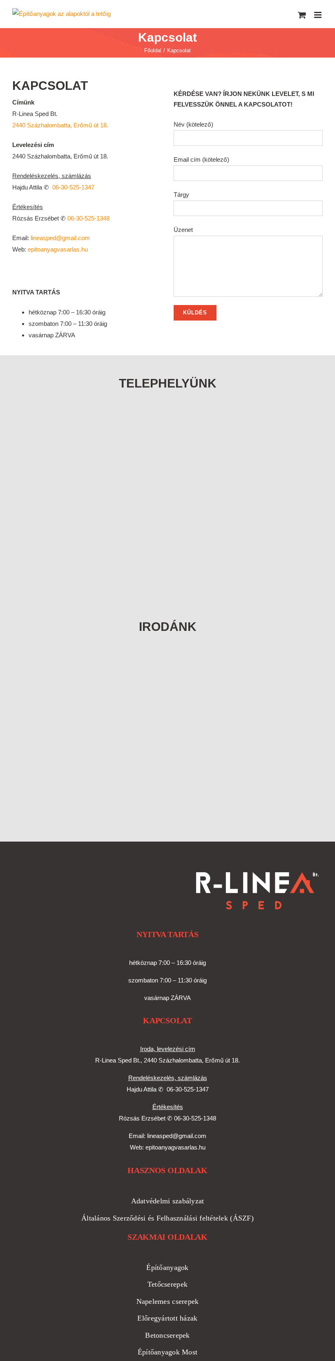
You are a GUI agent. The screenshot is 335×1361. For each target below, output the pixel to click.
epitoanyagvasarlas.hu (58, 249)
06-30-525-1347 (73, 187)
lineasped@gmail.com (60, 237)
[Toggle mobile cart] (302, 15)
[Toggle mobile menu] (318, 15)
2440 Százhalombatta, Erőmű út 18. (60, 125)
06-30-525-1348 (88, 218)
